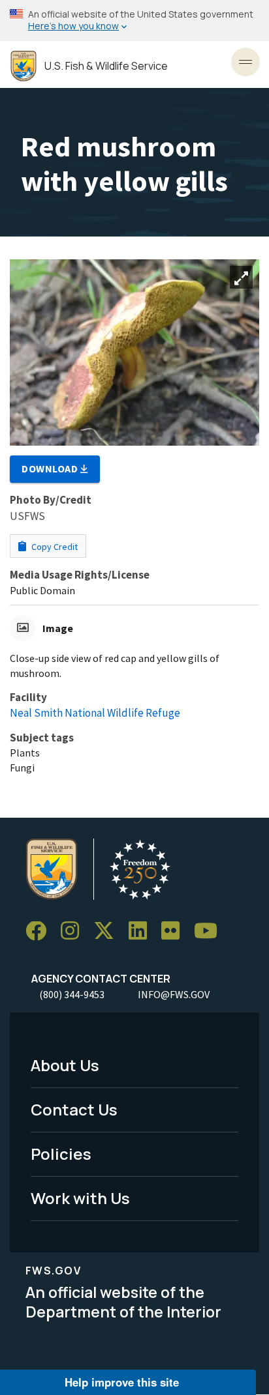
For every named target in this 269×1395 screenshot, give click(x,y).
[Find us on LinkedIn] (142, 931)
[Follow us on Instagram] (74, 931)
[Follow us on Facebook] (40, 931)
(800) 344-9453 (71, 994)
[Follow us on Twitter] (108, 931)
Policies (61, 1153)
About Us (65, 1065)
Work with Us (80, 1198)
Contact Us (74, 1109)
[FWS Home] (23, 66)
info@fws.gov (174, 994)
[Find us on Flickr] (175, 931)
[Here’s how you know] (134, 20)
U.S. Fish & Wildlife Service (106, 66)
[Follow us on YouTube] (210, 931)
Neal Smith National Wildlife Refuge (95, 713)
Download (51, 468)
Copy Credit (53, 547)
